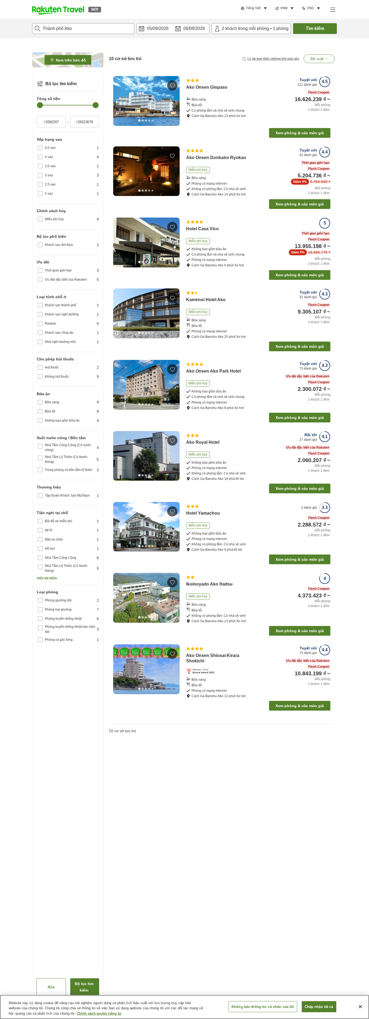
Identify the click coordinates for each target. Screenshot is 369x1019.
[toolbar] (172, 28)
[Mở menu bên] (332, 9)
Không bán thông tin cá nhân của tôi (263, 1006)
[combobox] (83, 28)
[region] (184, 1007)
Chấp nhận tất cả (319, 1006)
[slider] (40, 105)
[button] (58, 9)
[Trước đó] (119, 101)
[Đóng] (360, 1007)
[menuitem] (255, 8)
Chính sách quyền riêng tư (99, 1013)
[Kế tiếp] (173, 101)
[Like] (172, 85)
